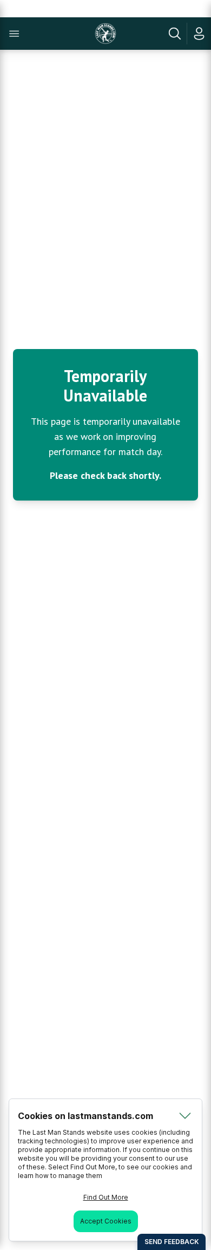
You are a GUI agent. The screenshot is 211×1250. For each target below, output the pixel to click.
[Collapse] (185, 1116)
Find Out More (105, 1197)
